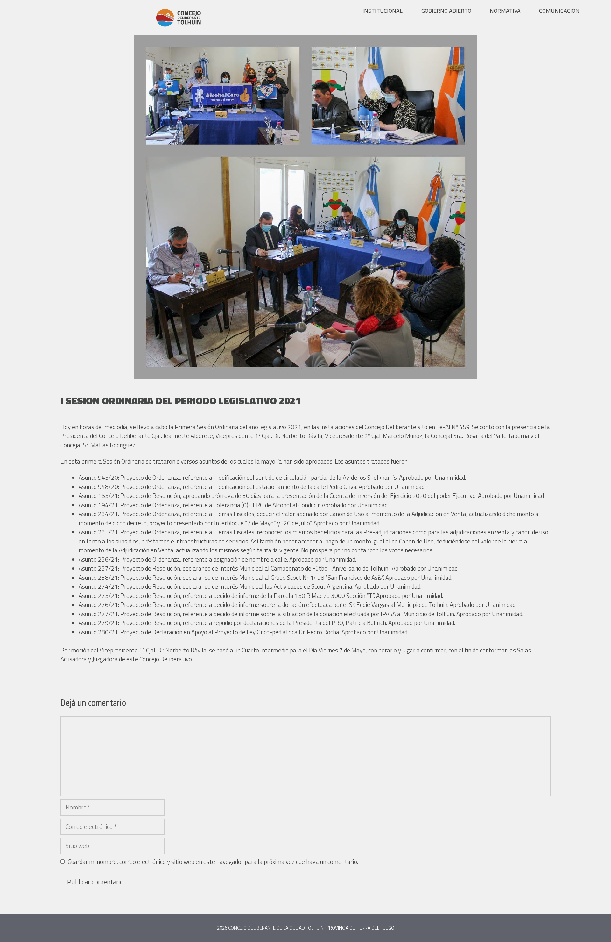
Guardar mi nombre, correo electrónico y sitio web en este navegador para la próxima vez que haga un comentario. (213, 861)
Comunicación (559, 11)
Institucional (382, 11)
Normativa (505, 11)
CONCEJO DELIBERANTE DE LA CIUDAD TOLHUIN (276, 927)
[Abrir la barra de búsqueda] (602, 11)
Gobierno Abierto (446, 11)
